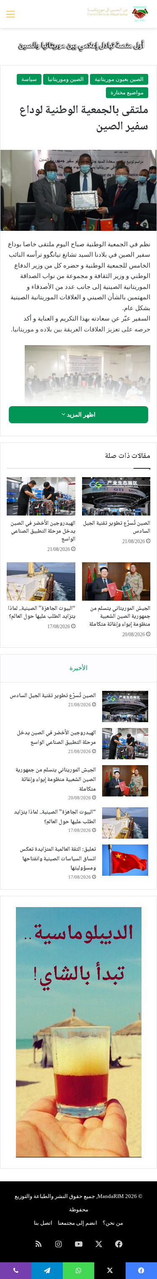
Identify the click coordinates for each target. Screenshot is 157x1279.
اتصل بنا (43, 1223)
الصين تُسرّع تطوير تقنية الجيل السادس (116, 527)
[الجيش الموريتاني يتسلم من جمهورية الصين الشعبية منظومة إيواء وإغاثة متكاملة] (116, 581)
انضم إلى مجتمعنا (77, 1223)
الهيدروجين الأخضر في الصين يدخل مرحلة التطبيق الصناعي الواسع (42, 531)
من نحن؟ (113, 1223)
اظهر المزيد (80, 415)
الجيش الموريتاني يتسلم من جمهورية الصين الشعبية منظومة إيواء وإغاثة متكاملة (119, 616)
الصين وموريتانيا (66, 79)
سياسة (29, 79)
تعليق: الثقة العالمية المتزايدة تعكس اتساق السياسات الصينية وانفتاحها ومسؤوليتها (58, 858)
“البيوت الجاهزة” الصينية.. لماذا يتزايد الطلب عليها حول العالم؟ (41, 613)
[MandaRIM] (117, 14)
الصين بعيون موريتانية (119, 79)
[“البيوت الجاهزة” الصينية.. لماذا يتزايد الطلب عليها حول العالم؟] (41, 581)
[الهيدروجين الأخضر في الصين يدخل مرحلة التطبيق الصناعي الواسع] (41, 496)
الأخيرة (78, 668)
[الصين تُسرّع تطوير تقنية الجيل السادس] (116, 496)
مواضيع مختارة (127, 92)
